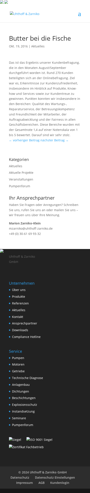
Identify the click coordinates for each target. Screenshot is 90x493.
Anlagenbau (21, 385)
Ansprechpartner (24, 323)
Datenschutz (19, 477)
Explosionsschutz (24, 405)
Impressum (24, 483)
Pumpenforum (19, 186)
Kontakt (17, 317)
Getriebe (18, 371)
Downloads (20, 330)
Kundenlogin (59, 483)
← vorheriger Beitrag (24, 140)
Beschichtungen (24, 398)
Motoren (18, 364)
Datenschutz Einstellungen (55, 477)
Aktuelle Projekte (21, 172)
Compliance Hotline (26, 337)
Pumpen (18, 358)
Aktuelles (38, 46)
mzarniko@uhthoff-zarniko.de (31, 228)
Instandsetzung (23, 411)
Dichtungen (20, 391)
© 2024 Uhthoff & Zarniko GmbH (42, 472)
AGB (41, 483)
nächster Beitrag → (54, 140)
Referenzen (20, 303)
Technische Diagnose (27, 378)
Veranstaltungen (21, 179)
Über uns (19, 290)
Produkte (18, 296)
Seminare (19, 418)
